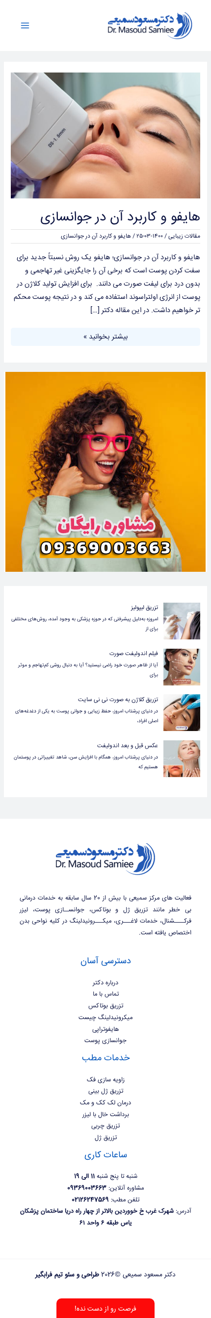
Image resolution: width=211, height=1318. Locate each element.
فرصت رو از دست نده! (105, 1309)
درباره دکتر (105, 983)
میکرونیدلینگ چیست (105, 1018)
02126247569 (90, 1200)
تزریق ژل (106, 1138)
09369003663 (86, 1188)
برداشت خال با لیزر (105, 1115)
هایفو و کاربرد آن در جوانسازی (120, 217)
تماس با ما (106, 994)
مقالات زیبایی (184, 236)
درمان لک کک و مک (105, 1103)
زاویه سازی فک (106, 1080)
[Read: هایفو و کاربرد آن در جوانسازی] (105, 135)
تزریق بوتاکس (105, 1006)
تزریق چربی (105, 1126)
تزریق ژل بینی (105, 1091)
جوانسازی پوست (105, 1041)
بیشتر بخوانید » (105, 336)
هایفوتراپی (105, 1029)
